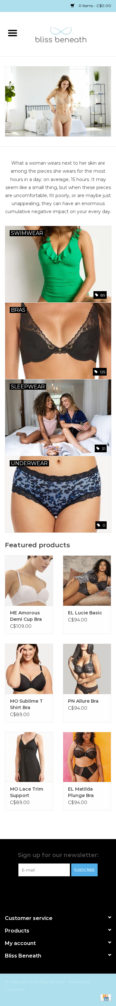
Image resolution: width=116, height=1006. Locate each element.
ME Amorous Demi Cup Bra (26, 616)
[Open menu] (12, 32)
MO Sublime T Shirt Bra (26, 704)
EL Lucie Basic (85, 613)
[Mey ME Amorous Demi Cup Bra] (29, 580)
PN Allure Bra (83, 701)
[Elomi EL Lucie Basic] (87, 580)
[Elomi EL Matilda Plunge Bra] (87, 757)
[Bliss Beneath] (70, 33)
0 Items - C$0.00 (94, 5)
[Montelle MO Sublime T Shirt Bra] (29, 669)
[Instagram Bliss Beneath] (64, 889)
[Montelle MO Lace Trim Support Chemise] (29, 757)
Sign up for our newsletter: (58, 855)
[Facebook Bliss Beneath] (52, 889)
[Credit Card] (104, 997)
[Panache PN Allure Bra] (87, 669)
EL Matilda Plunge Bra (81, 792)
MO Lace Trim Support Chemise (26, 792)
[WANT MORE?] (58, 101)
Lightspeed (15, 989)
